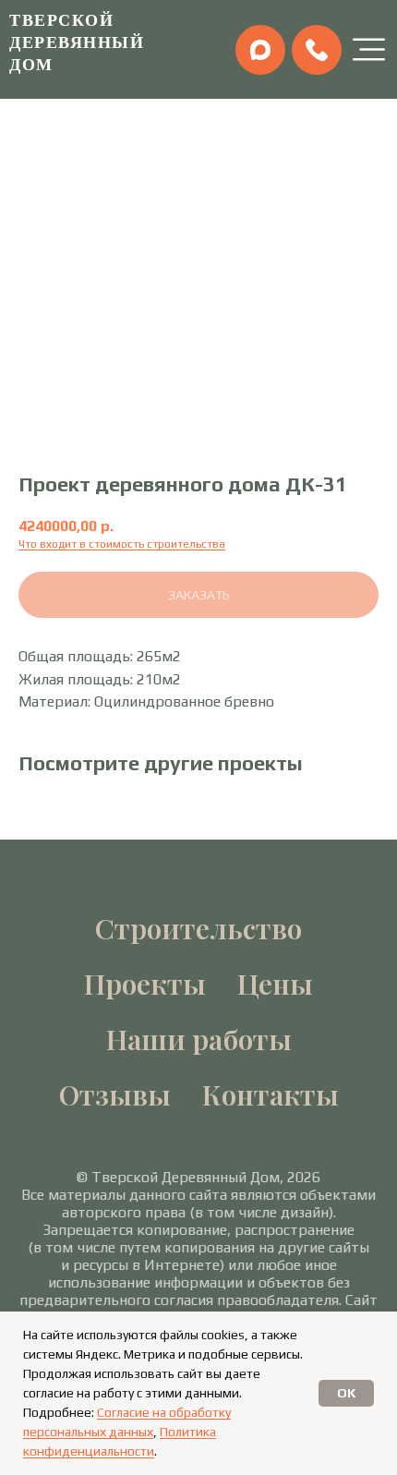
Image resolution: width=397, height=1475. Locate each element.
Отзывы (115, 1094)
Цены (275, 983)
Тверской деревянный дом (76, 41)
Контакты (270, 1094)
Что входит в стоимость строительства (121, 544)
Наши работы (199, 1039)
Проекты (145, 983)
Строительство (198, 928)
